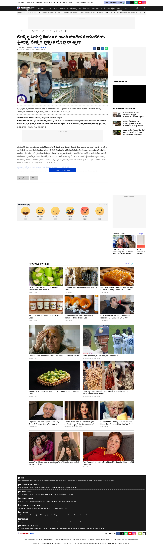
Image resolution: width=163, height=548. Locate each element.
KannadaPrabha (49, 2)
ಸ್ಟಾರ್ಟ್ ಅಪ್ (34, 178)
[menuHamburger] (141, 8)
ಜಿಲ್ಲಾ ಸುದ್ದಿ (95, 8)
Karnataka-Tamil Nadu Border (130, 12)
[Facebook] (128, 2)
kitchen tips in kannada (78, 522)
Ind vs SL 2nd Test (33, 12)
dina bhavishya (42, 515)
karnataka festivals (83, 515)
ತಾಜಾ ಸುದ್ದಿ (41, 8)
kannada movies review (42, 487)
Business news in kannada (27, 501)
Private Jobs (37, 528)
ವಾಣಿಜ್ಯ (119, 8)
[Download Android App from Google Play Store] (140, 533)
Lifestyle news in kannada (27, 522)
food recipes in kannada (45, 522)
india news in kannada (85, 480)
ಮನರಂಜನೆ (64, 8)
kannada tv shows (71, 487)
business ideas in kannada (67, 501)
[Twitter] (132, 2)
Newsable (30, 2)
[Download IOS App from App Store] (144, 533)
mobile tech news (44, 508)
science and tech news (59, 508)
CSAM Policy (67, 539)
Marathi (83, 2)
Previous (140, 12)
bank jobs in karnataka (50, 528)
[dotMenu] (126, 8)
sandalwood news (57, 487)
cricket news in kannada (43, 494)
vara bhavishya (53, 515)
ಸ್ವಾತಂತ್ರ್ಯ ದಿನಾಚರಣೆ (23, 178)
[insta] (144, 2)
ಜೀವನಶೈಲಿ (111, 8)
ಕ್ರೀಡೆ (103, 8)
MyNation (90, 2)
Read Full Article (63, 170)
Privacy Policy (57, 539)
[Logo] (26, 8)
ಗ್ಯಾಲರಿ (55, 8)
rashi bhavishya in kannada (27, 515)
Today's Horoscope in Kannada (52, 12)
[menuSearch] (145, 8)
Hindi (77, 2)
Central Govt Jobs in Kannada (90, 528)
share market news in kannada (47, 501)
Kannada (39, 2)
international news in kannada (104, 480)
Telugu (58, 2)
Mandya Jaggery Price (71, 12)
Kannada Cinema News (25, 487)
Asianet (25, 533)
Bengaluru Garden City (87, 12)
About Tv (39, 539)
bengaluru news (61, 480)
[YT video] (140, 2)
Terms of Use (47, 539)
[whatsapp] (136, 2)
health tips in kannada (61, 522)
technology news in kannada (27, 508)
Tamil (65, 2)
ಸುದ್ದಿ (49, 8)
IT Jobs (103, 528)
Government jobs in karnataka (69, 528)
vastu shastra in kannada (67, 515)
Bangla (71, 2)
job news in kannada (25, 528)
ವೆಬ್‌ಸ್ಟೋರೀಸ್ (84, 8)
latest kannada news (36, 480)
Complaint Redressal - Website (83, 539)
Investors (135, 539)
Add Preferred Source (113, 3)
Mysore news (72, 480)
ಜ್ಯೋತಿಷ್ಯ (73, 8)
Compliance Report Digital (122, 539)
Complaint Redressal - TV (103, 539)
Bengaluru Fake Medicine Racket (107, 12)
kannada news (23, 480)
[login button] (137, 8)
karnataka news (49, 480)
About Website (30, 539)
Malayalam (22, 2)
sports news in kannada (26, 494)
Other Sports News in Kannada (63, 494)
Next (144, 12)
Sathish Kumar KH (40, 47)
